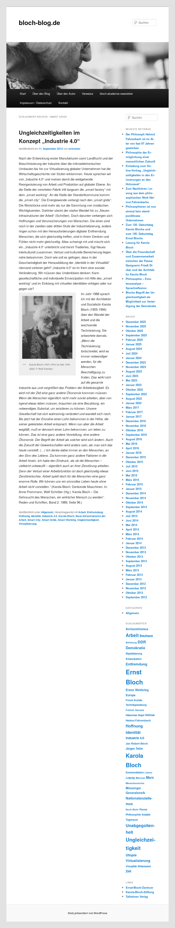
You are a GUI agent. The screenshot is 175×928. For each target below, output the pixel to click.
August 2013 (134, 565)
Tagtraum (132, 820)
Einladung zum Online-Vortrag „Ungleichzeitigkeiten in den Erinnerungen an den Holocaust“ (141, 175)
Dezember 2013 (136, 547)
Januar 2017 (133, 416)
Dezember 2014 (136, 493)
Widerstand (144, 866)
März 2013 (132, 570)
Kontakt (63, 103)
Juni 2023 (132, 376)
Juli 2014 (131, 516)
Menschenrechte (135, 783)
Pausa (143, 809)
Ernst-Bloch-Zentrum (139, 887)
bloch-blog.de (39, 22)
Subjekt (146, 814)
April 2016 (132, 448)
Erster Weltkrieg (137, 690)
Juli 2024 (131, 353)
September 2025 (136, 335)
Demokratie (135, 647)
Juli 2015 (131, 466)
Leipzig (130, 778)
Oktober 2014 (134, 502)
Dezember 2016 (136, 421)
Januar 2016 (133, 453)
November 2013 (136, 552)
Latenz (148, 772)
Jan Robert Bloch (137, 743)
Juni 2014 (132, 520)
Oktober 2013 (134, 556)
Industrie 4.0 (49, 516)
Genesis (139, 710)
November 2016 (136, 426)
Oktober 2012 (134, 593)
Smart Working (67, 520)
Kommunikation (135, 772)
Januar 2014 (133, 543)
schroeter (74, 149)
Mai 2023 (131, 380)
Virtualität (131, 866)
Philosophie (133, 814)
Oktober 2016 (134, 430)
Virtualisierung (27, 524)
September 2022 (136, 394)
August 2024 (134, 349)
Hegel (141, 715)
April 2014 (132, 529)
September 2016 (136, 435)
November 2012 (136, 588)
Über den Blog (41, 94)
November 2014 (136, 498)
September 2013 (136, 561)
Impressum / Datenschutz (36, 103)
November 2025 (136, 326)
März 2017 (132, 407)
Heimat (150, 715)
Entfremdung (95, 512)
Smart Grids (49, 520)
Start (23, 94)
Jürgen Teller (134, 748)
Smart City (34, 520)
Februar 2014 (134, 538)
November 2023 (136, 367)
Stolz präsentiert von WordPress (87, 913)
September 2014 (136, 507)
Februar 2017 (134, 412)
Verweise (87, 94)
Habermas (131, 715)
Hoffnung (24, 516)
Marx (150, 777)
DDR (142, 641)
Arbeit (82, 512)
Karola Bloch (66, 516)
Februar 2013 (134, 575)
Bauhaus (146, 635)
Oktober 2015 (134, 462)
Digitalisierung (134, 653)
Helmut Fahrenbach (138, 720)
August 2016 (134, 439)
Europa (130, 695)
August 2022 (134, 398)
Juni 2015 (132, 471)
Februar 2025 (134, 340)
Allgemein (47, 512)
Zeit (128, 871)
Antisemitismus (137, 629)
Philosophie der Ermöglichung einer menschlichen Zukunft (140, 156)
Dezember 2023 (136, 362)
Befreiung (131, 642)
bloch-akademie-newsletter (116, 94)
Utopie (131, 854)
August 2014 (134, 511)
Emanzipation (133, 659)
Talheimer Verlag (137, 896)
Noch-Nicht (132, 809)
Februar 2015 (134, 484)
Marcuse (140, 777)
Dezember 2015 (136, 457)
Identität (36, 516)
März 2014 (132, 534)
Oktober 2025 (134, 331)
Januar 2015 (133, 489)
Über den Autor (66, 94)
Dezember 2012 (136, 584)
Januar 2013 (133, 579)
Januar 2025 (133, 344)
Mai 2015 (131, 475)
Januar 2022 (133, 403)
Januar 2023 (133, 385)
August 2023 (134, 371)
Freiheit (130, 710)
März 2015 (132, 480)
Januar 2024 (133, 358)
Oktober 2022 (134, 389)
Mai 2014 (131, 525)
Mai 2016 (131, 444)
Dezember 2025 (136, 322)
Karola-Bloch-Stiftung (140, 892)
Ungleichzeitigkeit (88, 520)
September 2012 (136, 597)
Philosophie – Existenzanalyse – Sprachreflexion (139, 283)
